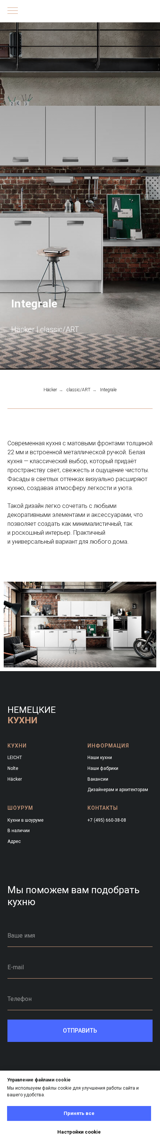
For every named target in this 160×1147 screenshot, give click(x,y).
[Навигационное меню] (12, 11)
